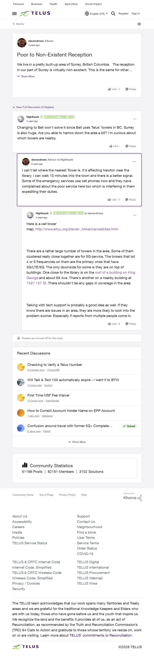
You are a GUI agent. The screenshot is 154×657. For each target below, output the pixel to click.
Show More (28, 76)
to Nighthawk (65, 159)
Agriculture (71, 3)
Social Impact (93, 3)
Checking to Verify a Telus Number (54, 365)
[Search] (113, 13)
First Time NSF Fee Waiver (48, 395)
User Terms (86, 537)
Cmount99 (53, 369)
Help (84, 494)
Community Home (23, 494)
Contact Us (86, 522)
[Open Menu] (139, 24)
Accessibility (22, 522)
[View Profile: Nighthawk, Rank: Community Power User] (21, 119)
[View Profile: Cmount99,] (21, 367)
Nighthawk (32, 116)
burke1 (49, 385)
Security (18, 589)
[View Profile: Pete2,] (21, 428)
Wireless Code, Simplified (32, 578)
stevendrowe (36, 40)
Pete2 (46, 431)
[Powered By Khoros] (133, 497)
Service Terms (88, 543)
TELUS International (93, 567)
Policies (18, 537)
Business (36, 3)
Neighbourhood (89, 527)
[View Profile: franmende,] (21, 397)
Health (53, 3)
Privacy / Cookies (26, 583)
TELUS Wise (87, 583)
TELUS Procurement (93, 573)
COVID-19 (85, 554)
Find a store (86, 532)
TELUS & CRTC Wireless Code (36, 573)
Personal (18, 3)
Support (83, 516)
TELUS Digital (88, 562)
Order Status (87, 548)
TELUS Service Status (29, 543)
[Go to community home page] (36, 14)
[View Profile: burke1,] (21, 382)
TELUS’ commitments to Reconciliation (100, 635)
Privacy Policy (67, 494)
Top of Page (46, 494)
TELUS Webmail (90, 578)
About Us (19, 516)
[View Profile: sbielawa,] (21, 413)
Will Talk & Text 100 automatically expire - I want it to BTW (73, 380)
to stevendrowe (94, 213)
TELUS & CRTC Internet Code (36, 562)
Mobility (20, 24)
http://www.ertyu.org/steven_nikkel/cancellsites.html (76, 229)
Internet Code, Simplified (31, 567)
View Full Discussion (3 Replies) (35, 107)
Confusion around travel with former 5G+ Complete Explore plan (68, 426)
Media (17, 532)
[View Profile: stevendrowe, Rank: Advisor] (21, 42)
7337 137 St (36, 283)
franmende (52, 400)
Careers (18, 527)
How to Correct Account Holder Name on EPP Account (71, 410)
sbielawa (47, 415)
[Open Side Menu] (14, 13)
